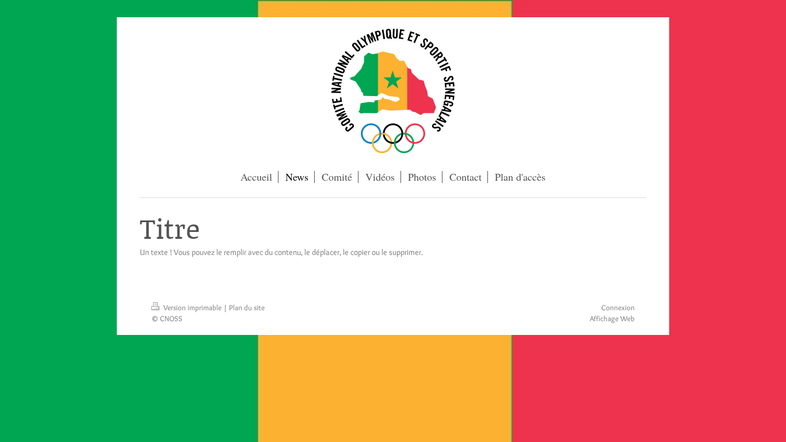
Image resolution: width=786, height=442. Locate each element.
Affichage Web (612, 318)
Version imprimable (192, 307)
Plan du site (247, 307)
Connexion (618, 307)
